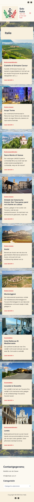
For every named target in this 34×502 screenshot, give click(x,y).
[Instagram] (31, 2)
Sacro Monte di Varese (13, 155)
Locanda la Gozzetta (12, 386)
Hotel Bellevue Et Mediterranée (11, 342)
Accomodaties (8, 338)
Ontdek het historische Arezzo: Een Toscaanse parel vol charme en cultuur (16, 202)
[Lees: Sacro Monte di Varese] (17, 140)
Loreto (7, 431)
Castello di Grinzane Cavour (16, 65)
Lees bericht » (9, 80)
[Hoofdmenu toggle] (30, 13)
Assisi (6, 249)
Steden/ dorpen (8, 107)
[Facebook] (28, 2)
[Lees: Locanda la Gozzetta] (17, 371)
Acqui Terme (9, 110)
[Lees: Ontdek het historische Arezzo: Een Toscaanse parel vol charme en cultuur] (17, 185)
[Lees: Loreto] (17, 416)
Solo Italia (22, 10)
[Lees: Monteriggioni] (17, 279)
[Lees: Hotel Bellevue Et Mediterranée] (17, 326)
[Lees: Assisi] (17, 234)
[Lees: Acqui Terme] (17, 95)
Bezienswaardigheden (10, 62)
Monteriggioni (10, 294)
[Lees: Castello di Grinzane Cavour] (17, 50)
